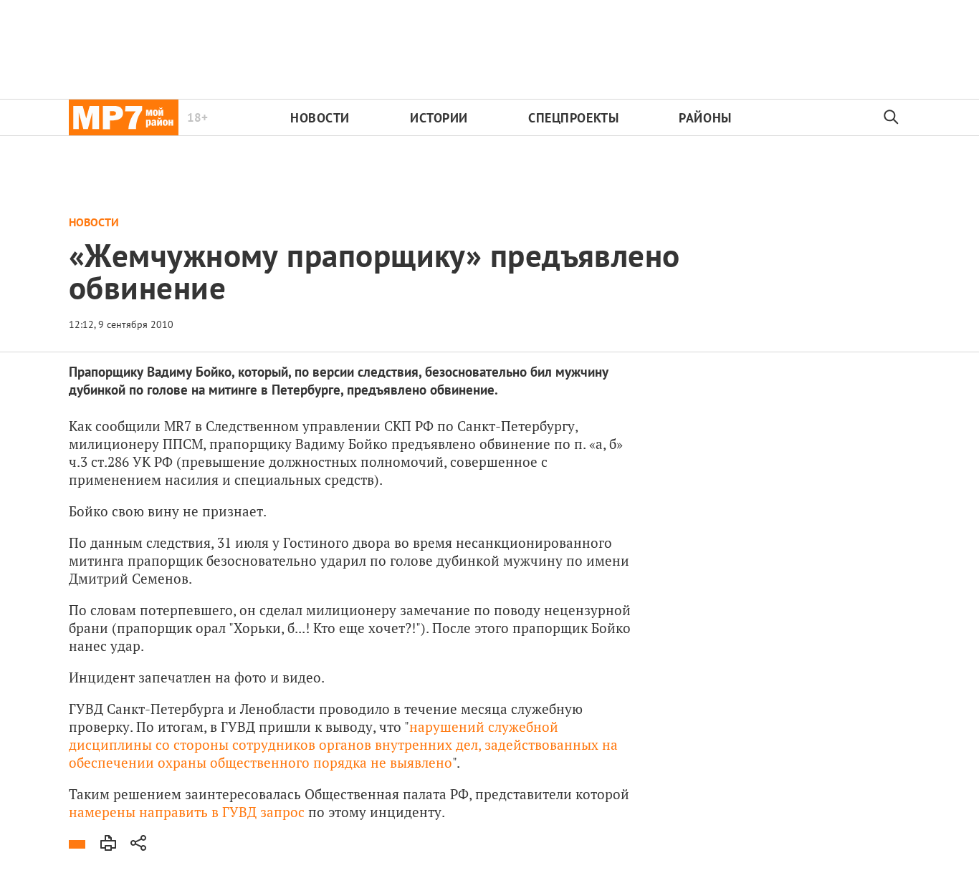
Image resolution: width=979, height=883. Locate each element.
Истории (439, 118)
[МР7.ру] (123, 117)
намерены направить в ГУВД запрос (187, 812)
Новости (320, 118)
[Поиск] (891, 117)
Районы (705, 118)
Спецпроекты (573, 118)
